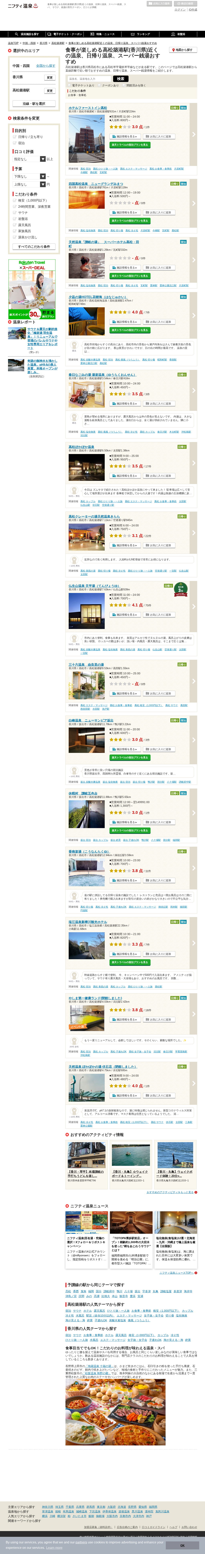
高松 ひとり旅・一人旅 (105, 168)
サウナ (77, 1310)
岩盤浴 (23, 219)
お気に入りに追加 (160, 136)
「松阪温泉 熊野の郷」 (96, 1373)
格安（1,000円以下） (166, 1310)
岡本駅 (174, 906)
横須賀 (61, 1516)
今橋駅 (84, 172)
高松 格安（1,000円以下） (149, 705)
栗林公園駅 (86, 1125)
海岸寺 (188, 1291)
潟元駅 (84, 435)
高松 (68, 1291)
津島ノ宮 (71, 1296)
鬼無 (83, 1291)
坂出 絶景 (116, 840)
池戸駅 (105, 709)
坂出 (137, 1291)
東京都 (101, 1506)
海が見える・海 (75, 1320)
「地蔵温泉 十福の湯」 (99, 1366)
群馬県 (90, 1506)
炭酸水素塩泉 (117, 1320)
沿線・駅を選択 (34, 103)
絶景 (90, 1320)
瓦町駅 (103, 172)
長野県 (132, 1506)
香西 (76, 1291)
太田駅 (182, 501)
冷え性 (69, 1315)
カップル (187, 1310)
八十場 (128, 1291)
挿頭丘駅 (163, 906)
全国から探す (45, 65)
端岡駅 (176, 840)
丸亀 (155, 1291)
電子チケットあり (83, 85)
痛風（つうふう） (139, 1320)
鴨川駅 (151, 781)
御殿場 (100, 1516)
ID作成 (193, 9)
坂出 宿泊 (125, 781)
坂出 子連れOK (131, 840)
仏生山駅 (85, 505)
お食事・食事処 (141, 1310)
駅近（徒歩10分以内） (100, 1315)
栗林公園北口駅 (168, 285)
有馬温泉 (68, 1511)
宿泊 (68, 1310)
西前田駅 (85, 709)
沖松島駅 (186, 431)
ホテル (87, 1310)
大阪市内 (112, 1516)
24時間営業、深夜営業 (34, 206)
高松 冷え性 (132, 230)
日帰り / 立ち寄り (30, 137)
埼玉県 (59, 1506)
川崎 (52, 1516)
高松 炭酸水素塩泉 (90, 359)
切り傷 (170, 1315)
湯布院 (149, 1511)
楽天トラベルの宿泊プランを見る (130, 144)
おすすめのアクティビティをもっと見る (170, 1192)
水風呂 (80, 1315)
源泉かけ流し (27, 237)
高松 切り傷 (117, 230)
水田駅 (96, 709)
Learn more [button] (54, 1547)
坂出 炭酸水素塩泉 (90, 781)
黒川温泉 (137, 1511)
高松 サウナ (171, 705)
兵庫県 (80, 1506)
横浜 (45, 1516)
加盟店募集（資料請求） (98, 1527)
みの (89, 1296)
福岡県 (153, 1506)
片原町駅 (179, 168)
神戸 (149, 1516)
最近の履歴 (185, 4)
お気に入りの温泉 (159, 4)
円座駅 (84, 910)
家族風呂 (24, 231)
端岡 (91, 1291)
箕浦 (140, 1296)
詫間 (81, 1296)
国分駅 (161, 781)
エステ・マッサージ (129, 1315)
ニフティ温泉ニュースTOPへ (177, 1272)
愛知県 (143, 1506)
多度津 (178, 1291)
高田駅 (184, 705)
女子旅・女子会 (154, 1315)
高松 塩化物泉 (87, 230)
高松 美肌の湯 (87, 570)
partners (81, 1542)
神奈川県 (47, 1506)
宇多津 (146, 1291)
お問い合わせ (189, 1527)
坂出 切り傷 (139, 781)
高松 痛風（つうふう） (127, 359)
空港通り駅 (108, 505)
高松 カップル (147, 431)
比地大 (105, 1296)
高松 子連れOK (119, 906)
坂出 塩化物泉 (110, 781)
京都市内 (125, 1516)
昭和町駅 (162, 359)
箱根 (58, 1511)
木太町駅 (174, 431)
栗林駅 (153, 285)
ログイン (180, 9)
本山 (115, 1296)
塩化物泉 (181, 1315)
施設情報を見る (126, 136)
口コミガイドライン (153, 1527)
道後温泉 (124, 1511)
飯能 (91, 1516)
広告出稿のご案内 (127, 1527)
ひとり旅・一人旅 (118, 1310)
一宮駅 (173, 570)
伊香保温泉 (109, 1511)
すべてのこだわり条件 (34, 246)
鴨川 (119, 1291)
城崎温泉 (81, 1511)
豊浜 (133, 1296)
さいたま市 (79, 1516)
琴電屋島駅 (181, 1051)
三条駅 (188, 1122)
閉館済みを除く (136, 85)
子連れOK (101, 1320)
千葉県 (70, 1506)
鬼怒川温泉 (162, 1511)
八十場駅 (172, 781)
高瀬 (96, 1296)
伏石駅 (96, 505)
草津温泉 (47, 1511)
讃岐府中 (109, 1291)
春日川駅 (162, 431)
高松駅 (93, 172)
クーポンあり (110, 85)
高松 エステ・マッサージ (133, 168)
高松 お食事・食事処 (161, 168)
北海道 (122, 1506)
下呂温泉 (94, 1511)
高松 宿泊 (85, 168)
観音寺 (124, 1296)
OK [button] (182, 1545)
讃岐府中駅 (185, 781)
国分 (98, 1291)
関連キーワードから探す (24, 1520)
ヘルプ (173, 1527)
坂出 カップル (100, 840)
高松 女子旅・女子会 (140, 1051)
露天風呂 (99, 1310)
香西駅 (173, 359)
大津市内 (138, 1516)
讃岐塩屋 (166, 1291)
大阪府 (111, 1506)
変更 (50, 77)
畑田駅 (183, 906)
